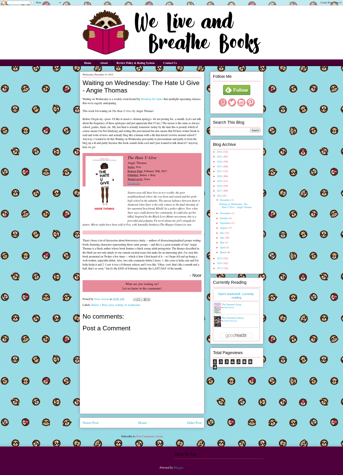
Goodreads (134, 183)
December (225, 200)
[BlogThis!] (138, 299)
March (223, 252)
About (104, 63)
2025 (220, 156)
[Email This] (135, 299)
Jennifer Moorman (230, 320)
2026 (220, 151)
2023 (220, 166)
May (222, 242)
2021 (220, 171)
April (223, 247)
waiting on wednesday (127, 305)
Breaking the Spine (152, 99)
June (222, 237)
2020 (220, 176)
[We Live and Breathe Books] (236, 94)
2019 (220, 181)
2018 (220, 186)
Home (87, 63)
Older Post (194, 422)
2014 (220, 263)
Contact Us (170, 63)
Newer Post (90, 422)
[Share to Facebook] (145, 299)
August (224, 227)
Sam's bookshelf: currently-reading (236, 295)
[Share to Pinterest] (148, 299)
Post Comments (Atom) (149, 436)
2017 (220, 190)
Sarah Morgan (229, 307)
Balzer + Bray (99, 305)
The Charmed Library (233, 317)
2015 (220, 258)
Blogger (178, 467)
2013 (220, 268)
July (222, 232)
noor (111, 305)
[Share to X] (142, 299)
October (224, 218)
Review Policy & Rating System (135, 63)
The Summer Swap (231, 304)
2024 (220, 161)
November (225, 213)
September (225, 223)
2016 (220, 195)
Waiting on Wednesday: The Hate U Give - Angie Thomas (235, 205)
